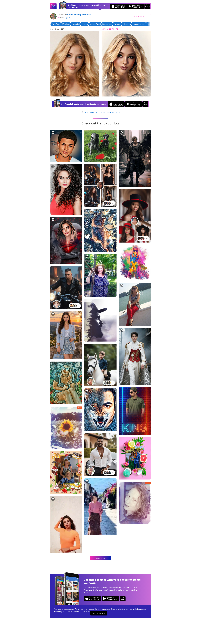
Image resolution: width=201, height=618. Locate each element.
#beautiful (75, 24)
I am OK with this (98, 613)
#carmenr (150, 24)
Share (138, 16)
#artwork (117, 24)
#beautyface (107, 24)
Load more (100, 558)
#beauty (84, 24)
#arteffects (56, 24)
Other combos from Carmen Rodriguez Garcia (102, 112)
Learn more (85, 611)
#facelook (66, 24)
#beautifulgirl (95, 24)
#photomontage (139, 24)
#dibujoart (126, 24)
